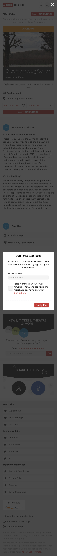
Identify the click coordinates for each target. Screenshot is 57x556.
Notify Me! (41, 305)
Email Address (15, 273)
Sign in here (20, 293)
